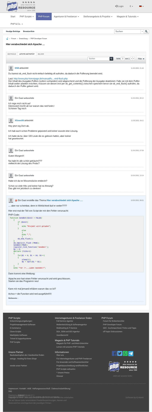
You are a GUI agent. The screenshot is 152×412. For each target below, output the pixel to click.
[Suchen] (146, 31)
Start (13, 16)
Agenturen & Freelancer (65, 16)
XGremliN (19, 120)
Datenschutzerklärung (61, 388)
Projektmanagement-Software (22, 324)
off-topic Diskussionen (112, 331)
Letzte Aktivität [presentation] (27, 54)
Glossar (59, 376)
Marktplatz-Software (18, 335)
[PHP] (20, 6)
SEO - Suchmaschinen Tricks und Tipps (119, 328)
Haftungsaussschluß (41, 388)
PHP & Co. (16, 24)
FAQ (10, 391)
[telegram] (130, 354)
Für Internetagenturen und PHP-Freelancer (74, 359)
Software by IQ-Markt (135, 397)
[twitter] (120, 355)
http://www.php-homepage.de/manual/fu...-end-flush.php (41, 78)
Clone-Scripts (15, 331)
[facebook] (114, 355)
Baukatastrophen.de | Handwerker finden (27, 355)
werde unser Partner (18, 366)
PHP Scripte (26, 16)
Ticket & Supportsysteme (20, 338)
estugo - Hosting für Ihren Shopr (23, 359)
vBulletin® (21, 395)
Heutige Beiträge (13, 31)
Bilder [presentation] (41, 54)
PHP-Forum (43, 16)
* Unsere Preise (62, 373)
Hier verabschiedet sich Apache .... (64, 200)
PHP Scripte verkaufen (65, 369)
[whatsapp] (125, 355)
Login (120, 6)
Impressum (13, 388)
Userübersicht (62, 335)
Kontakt (22, 388)
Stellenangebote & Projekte (97, 16)
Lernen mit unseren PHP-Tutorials (70, 347)
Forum (13, 38)
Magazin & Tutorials (127, 16)
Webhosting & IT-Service (66, 328)
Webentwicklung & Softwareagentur (71, 324)
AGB (29, 388)
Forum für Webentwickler (113, 321)
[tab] (12, 54)
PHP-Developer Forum (112, 324)
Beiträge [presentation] (12, 54)
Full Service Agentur (64, 321)
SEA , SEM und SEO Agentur (68, 331)
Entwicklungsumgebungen (21, 321)
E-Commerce (15, 328)
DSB (17, 68)
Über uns (60, 355)
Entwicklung (23, 38)
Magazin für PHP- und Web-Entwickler (72, 343)
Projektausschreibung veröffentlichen (72, 366)
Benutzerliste (28, 31)
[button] (131, 6)
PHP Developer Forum (39, 38)
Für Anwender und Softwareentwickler (72, 362)
